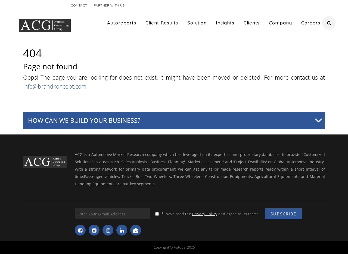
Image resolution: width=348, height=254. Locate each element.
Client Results (161, 23)
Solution (197, 23)
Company (280, 23)
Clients (252, 23)
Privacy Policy (204, 213)
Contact (79, 5)
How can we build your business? (84, 120)
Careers (310, 23)
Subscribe (283, 214)
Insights (225, 23)
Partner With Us (109, 5)
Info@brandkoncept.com (54, 86)
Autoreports (121, 23)
